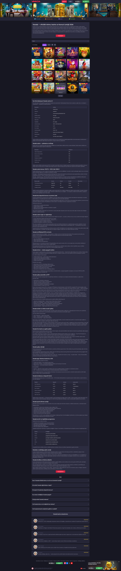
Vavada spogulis (60, 35)
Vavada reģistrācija (60, 471)
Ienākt (70, 1)
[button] (1, 10)
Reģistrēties (64, 1)
